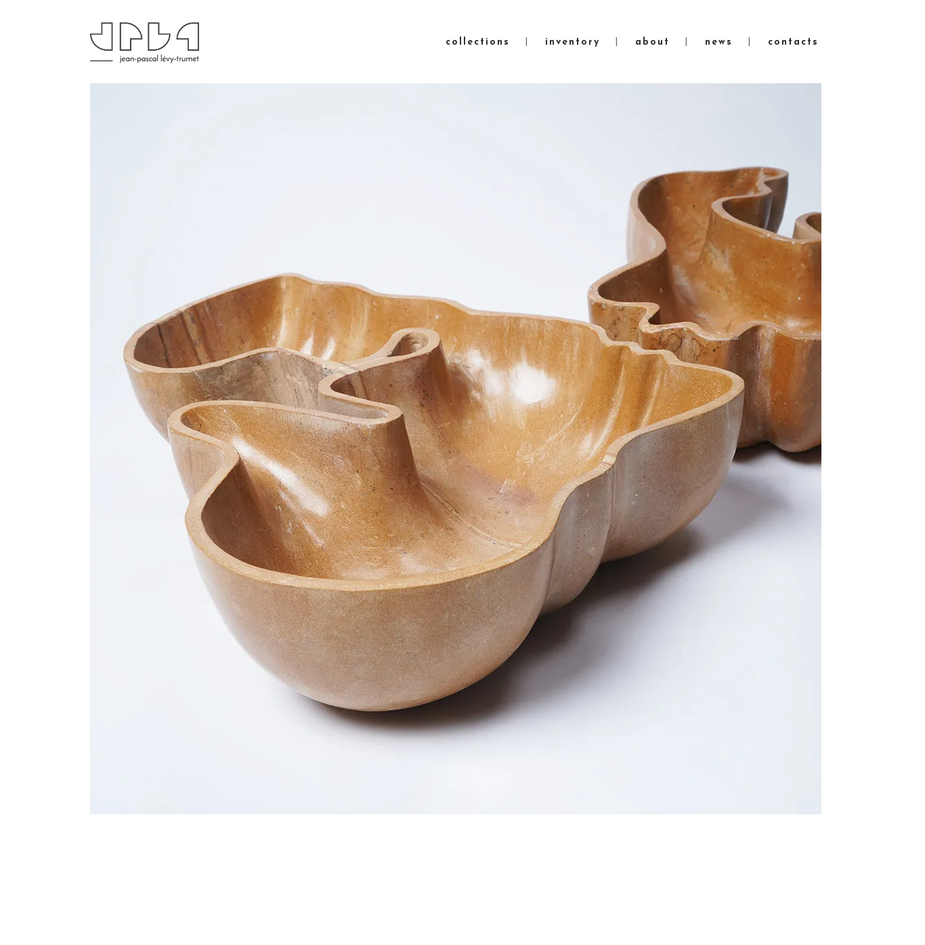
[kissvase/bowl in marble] (455, 448)
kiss (137, 882)
